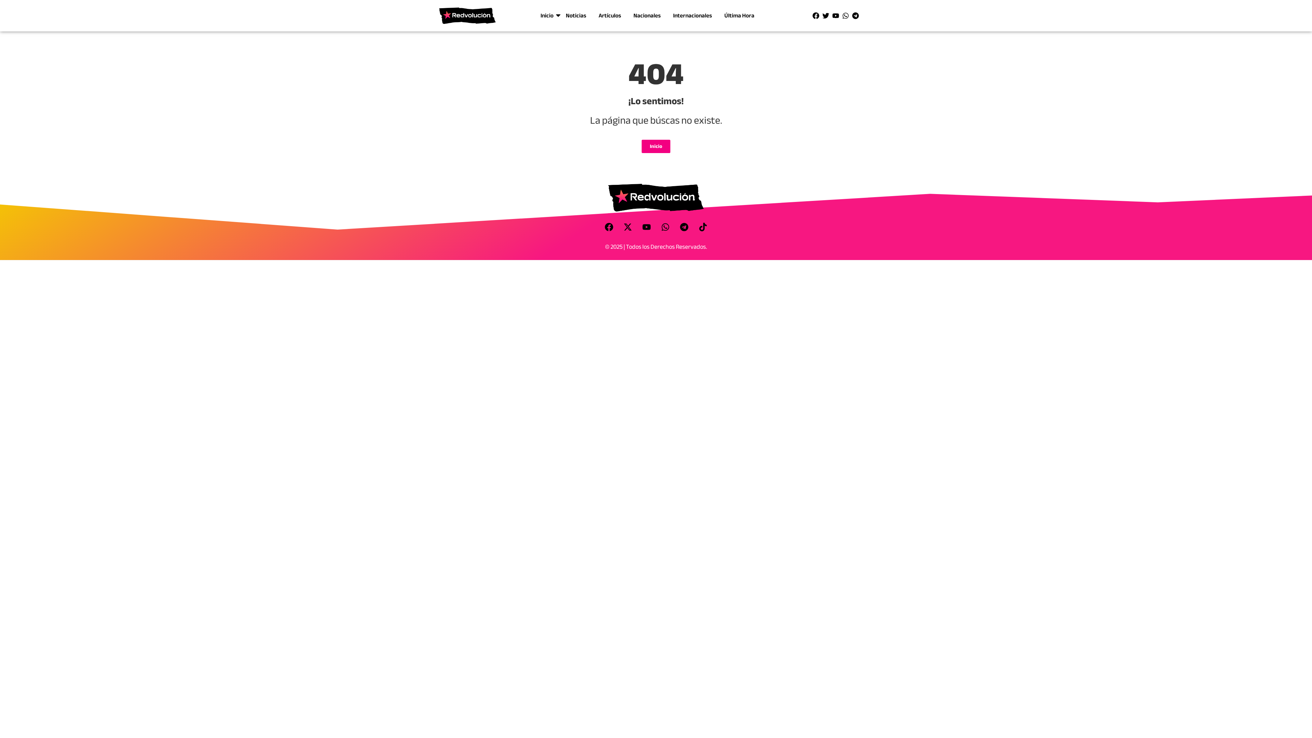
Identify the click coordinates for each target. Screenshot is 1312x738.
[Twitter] (826, 16)
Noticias (576, 15)
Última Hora (739, 15)
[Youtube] (836, 16)
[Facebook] (816, 16)
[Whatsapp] (846, 16)
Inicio (547, 15)
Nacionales (647, 15)
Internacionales (692, 15)
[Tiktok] (703, 226)
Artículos (610, 15)
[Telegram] (855, 16)
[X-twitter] (628, 226)
